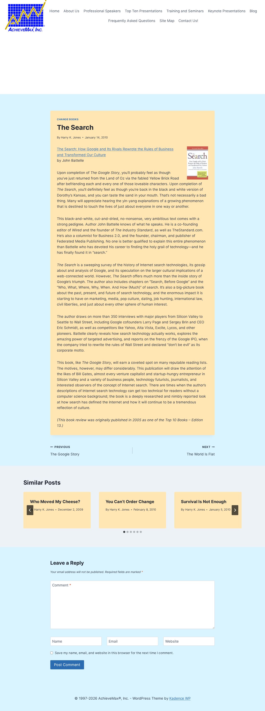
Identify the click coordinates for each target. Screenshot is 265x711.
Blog (253, 11)
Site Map (167, 21)
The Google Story (64, 450)
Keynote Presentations (227, 11)
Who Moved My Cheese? (55, 501)
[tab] (124, 532)
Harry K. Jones (71, 137)
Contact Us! (188, 21)
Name (57, 641)
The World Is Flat (201, 450)
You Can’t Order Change (130, 501)
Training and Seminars (185, 11)
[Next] (235, 510)
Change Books (67, 119)
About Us (71, 11)
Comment (61, 585)
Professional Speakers (102, 11)
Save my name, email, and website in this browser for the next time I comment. (114, 653)
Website (172, 641)
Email (113, 641)
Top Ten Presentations (143, 11)
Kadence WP (180, 698)
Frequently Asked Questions (131, 21)
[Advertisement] (132, 63)
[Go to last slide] (30, 510)
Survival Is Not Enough (203, 501)
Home (54, 11)
